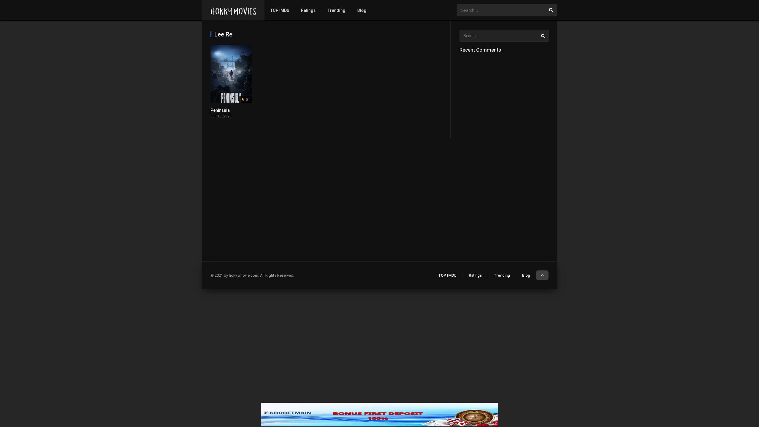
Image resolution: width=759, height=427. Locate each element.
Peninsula (220, 110)
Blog (361, 10)
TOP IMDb (279, 10)
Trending (336, 10)
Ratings (308, 10)
